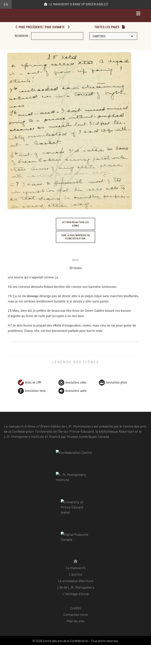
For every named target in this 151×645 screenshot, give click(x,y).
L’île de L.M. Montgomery (75, 587)
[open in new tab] (75, 480)
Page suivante (55, 27)
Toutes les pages (107, 27)
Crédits (75, 608)
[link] (8, 252)
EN (6, 4)
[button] (113, 36)
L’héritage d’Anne (76, 594)
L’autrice (75, 574)
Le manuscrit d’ (78, 4)
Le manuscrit (76, 567)
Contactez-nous (75, 614)
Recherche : (22, 35)
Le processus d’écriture (75, 581)
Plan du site (75, 621)
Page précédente (30, 27)
